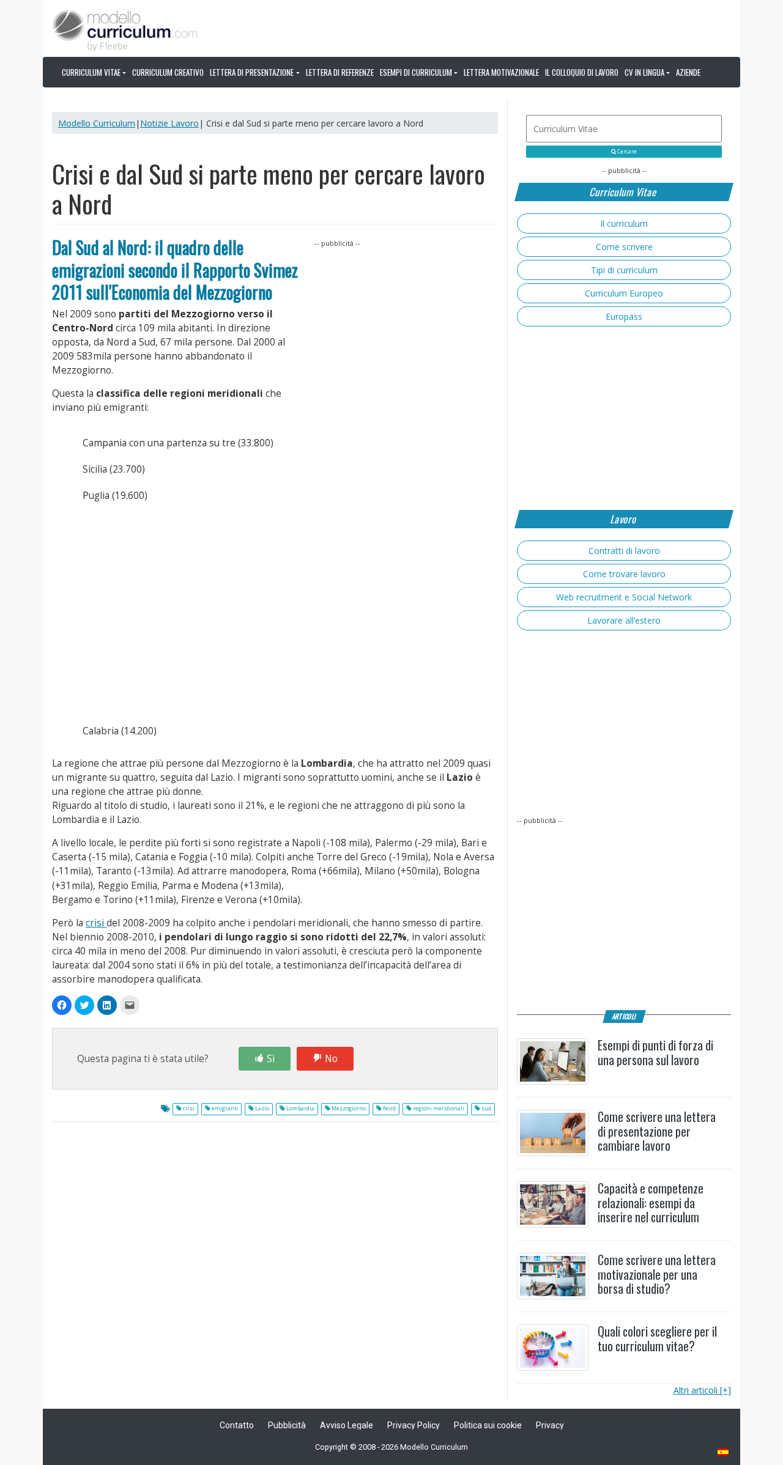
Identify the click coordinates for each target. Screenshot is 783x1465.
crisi (96, 923)
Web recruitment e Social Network (624, 597)
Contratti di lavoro (624, 550)
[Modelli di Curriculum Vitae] (724, 1453)
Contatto (237, 1425)
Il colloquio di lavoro (581, 72)
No (331, 1058)
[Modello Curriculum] (125, 29)
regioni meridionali (438, 1108)
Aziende (688, 72)
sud (485, 1108)
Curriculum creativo (168, 72)
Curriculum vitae (91, 72)
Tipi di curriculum (624, 270)
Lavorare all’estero (624, 620)
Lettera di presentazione (252, 72)
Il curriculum (624, 223)
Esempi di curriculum (416, 72)
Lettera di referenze (340, 72)
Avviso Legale (346, 1425)
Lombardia (299, 1108)
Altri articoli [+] (702, 1390)
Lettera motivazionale (501, 72)
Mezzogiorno (348, 1108)
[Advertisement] (406, 325)
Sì (271, 1058)
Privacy (550, 1425)
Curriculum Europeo (624, 293)
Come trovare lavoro (624, 574)
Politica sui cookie (488, 1425)
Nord (389, 1108)
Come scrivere (624, 247)
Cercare (626, 151)
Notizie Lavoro (169, 123)
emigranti (224, 1108)
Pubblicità (287, 1425)
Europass (624, 316)
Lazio (261, 1108)
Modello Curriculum (96, 123)
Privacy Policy (413, 1425)
